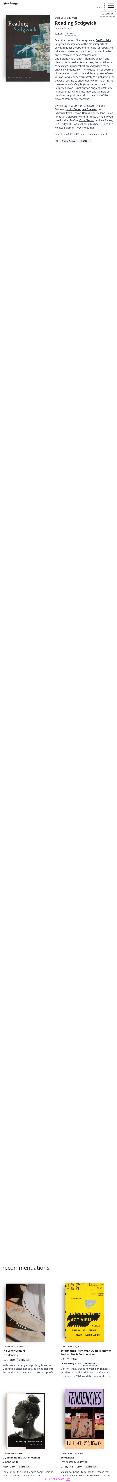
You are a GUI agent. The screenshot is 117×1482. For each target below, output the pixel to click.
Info (68, 1479)
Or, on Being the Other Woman (21, 1457)
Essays (5, 1360)
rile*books (10, 3)
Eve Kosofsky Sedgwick (74, 1462)
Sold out (70, 33)
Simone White (10, 1462)
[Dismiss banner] (113, 1478)
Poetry (5, 1467)
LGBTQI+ (85, 141)
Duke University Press (66, 17)
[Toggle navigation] (111, 5)
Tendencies (67, 1457)
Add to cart (24, 1360)
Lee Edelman (89, 109)
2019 (70, 134)
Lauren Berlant (63, 28)
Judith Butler (73, 109)
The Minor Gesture (13, 1350)
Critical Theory (68, 141)
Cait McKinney (69, 1358)
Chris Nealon (86, 120)
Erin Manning (10, 1355)
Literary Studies (68, 1467)
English (104, 134)
